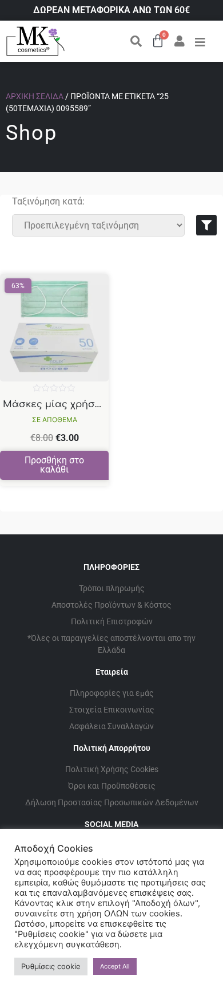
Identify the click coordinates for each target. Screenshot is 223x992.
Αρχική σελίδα (34, 96)
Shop (31, 133)
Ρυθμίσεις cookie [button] (51, 966)
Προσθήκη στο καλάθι (54, 465)
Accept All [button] (115, 966)
